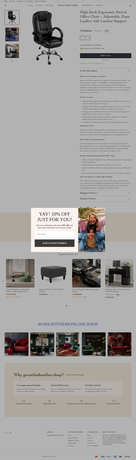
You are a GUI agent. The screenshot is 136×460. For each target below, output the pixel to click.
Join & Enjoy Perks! (54, 243)
